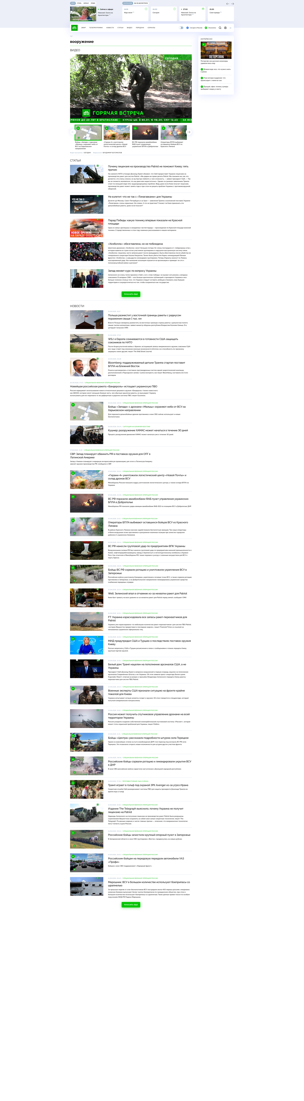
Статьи (120, 27)
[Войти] (225, 28)
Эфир (83, 27)
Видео (129, 27)
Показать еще (131, 294)
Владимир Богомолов (112, 153)
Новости (110, 27)
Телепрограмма (96, 27)
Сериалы (151, 27)
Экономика (212, 28)
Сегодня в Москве (196, 28)
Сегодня (87, 153)
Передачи (140, 27)
